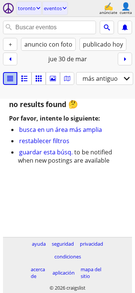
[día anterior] (10, 59)
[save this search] (125, 27)
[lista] (10, 78)
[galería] (53, 78)
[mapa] (67, 78)
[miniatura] (24, 78)
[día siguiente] (125, 59)
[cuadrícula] (39, 78)
